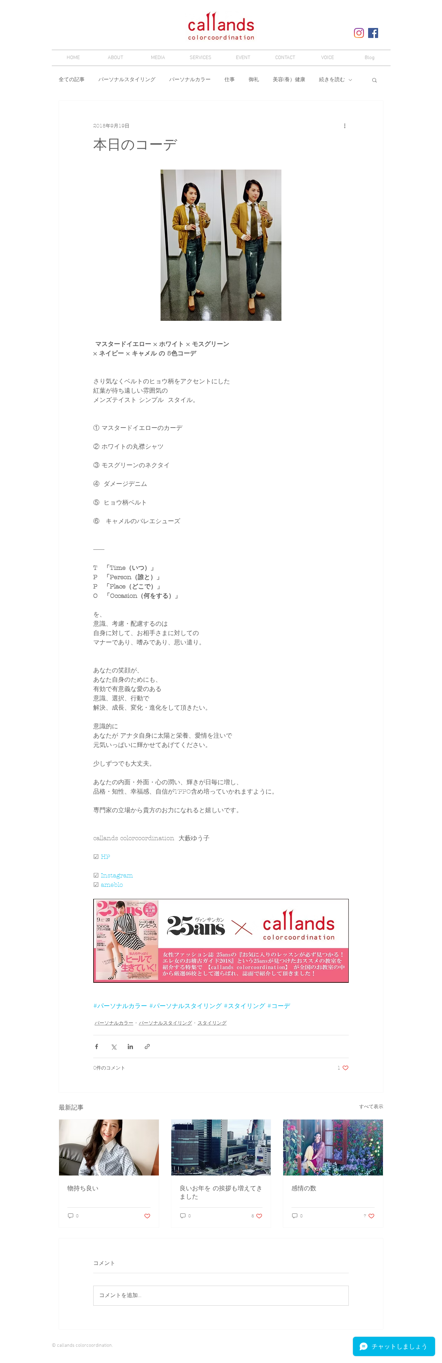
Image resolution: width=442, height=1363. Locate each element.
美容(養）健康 (289, 80)
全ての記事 (72, 80)
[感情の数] (333, 1147)
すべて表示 (371, 1107)
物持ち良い (82, 1188)
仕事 (229, 80)
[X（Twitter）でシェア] (113, 1046)
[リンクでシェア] (147, 1046)
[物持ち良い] (109, 1147)
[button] (374, 80)
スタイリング (212, 1023)
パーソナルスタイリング (126, 80)
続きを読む (332, 80)
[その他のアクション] (344, 126)
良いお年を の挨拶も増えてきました (221, 1192)
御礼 (254, 80)
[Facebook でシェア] (96, 1046)
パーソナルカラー (190, 80)
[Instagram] (359, 33)
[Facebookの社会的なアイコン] (373, 33)
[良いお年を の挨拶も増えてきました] (221, 1147)
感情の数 (303, 1188)
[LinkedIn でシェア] (130, 1046)
